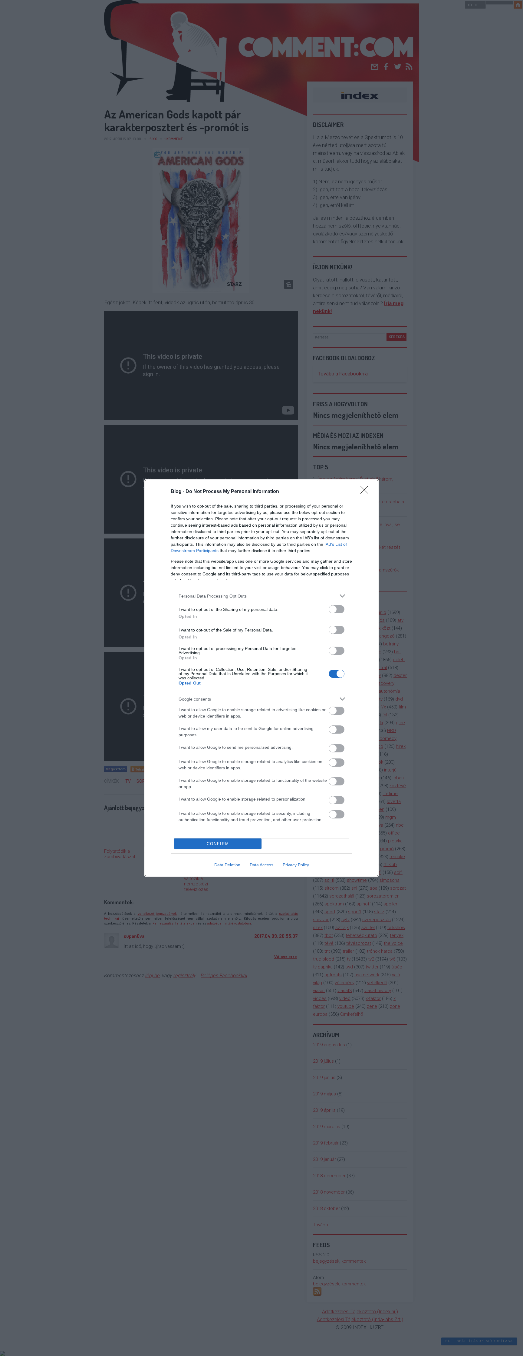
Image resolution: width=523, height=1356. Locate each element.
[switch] (336, 609)
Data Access (261, 864)
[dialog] (261, 678)
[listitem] (261, 596)
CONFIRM (218, 843)
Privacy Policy (296, 864)
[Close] (366, 492)
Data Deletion (227, 864)
